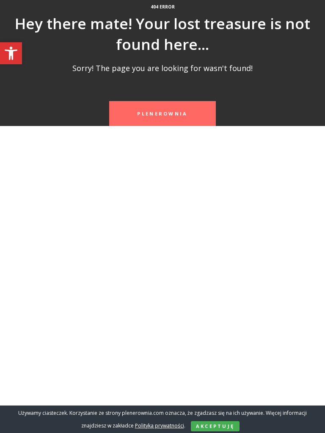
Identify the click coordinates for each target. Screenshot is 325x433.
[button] (11, 53)
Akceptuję (215, 426)
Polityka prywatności (159, 425)
